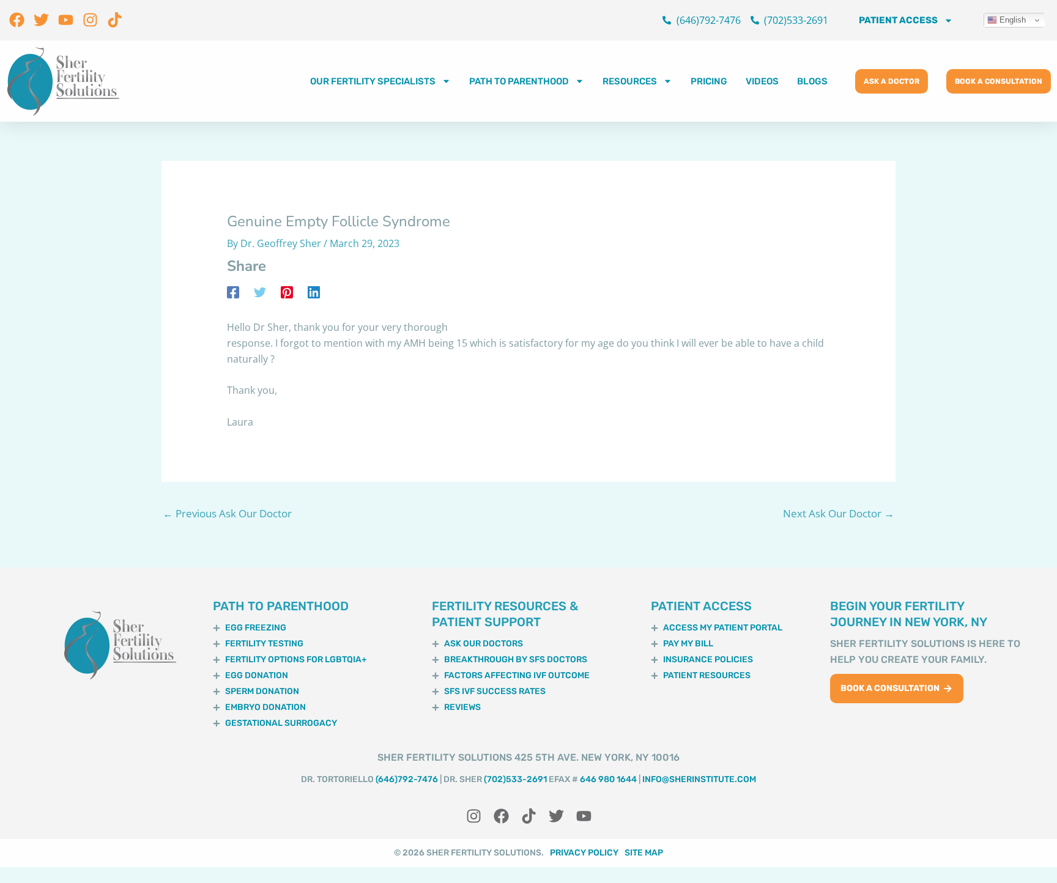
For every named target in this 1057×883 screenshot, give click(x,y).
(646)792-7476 (407, 779)
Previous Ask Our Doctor (227, 513)
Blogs (812, 81)
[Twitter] (260, 292)
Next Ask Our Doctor (838, 513)
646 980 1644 (608, 779)
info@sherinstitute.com (699, 779)
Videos (762, 81)
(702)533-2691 (515, 779)
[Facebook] (233, 292)
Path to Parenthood (519, 81)
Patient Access (898, 20)
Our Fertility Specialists (373, 81)
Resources (630, 81)
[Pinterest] (287, 292)
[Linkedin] (314, 292)
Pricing (709, 81)
